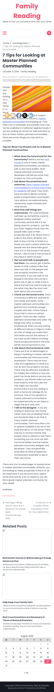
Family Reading (28, 71)
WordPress (41, 688)
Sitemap (37, 685)
